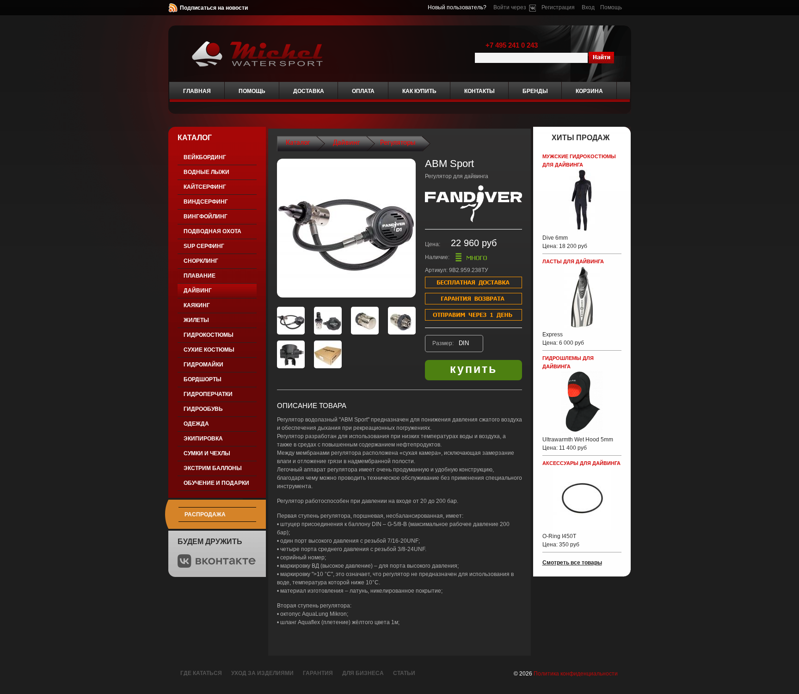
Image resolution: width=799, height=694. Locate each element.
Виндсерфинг (206, 201)
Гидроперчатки (208, 394)
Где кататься (201, 673)
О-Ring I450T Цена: (560, 540)
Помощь (611, 7)
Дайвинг (198, 290)
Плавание (199, 276)
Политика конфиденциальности (576, 673)
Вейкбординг (205, 157)
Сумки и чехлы (207, 453)
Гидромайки (203, 364)
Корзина (589, 91)
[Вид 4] (402, 321)
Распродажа (205, 514)
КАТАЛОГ (195, 138)
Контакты (479, 91)
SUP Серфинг (204, 246)
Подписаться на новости (214, 8)
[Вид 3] (365, 321)
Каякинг (197, 305)
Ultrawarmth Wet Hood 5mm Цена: (577, 443)
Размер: (443, 343)
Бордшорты (202, 379)
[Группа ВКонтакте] (217, 566)
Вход (588, 7)
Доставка (308, 91)
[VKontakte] (532, 7)
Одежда (196, 424)
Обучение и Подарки (216, 483)
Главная (197, 91)
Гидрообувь (203, 409)
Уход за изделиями (262, 673)
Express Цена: (563, 338)
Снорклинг (201, 261)
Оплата (363, 91)
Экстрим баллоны (213, 468)
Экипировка (203, 438)
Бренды (535, 91)
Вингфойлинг (205, 216)
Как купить (419, 91)
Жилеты (196, 320)
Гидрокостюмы (209, 335)
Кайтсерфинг (205, 187)
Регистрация (558, 7)
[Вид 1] (291, 321)
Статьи (404, 673)
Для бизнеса (363, 673)
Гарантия (318, 673)
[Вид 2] (328, 321)
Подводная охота (212, 231)
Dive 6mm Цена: (564, 242)
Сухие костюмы (209, 350)
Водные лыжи (206, 172)
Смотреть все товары (572, 562)
